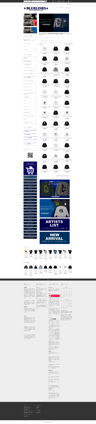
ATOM (27, 416)
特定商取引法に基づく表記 (28, 412)
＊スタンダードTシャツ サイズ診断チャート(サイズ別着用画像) (30, 134)
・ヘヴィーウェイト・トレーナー (48, 37)
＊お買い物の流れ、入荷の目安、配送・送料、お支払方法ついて (30, 131)
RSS (24, 416)
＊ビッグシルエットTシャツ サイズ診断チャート (30, 140)
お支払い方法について (27, 407)
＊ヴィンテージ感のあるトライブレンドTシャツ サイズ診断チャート (30, 143)
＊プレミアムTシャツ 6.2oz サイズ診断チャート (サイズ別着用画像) (30, 137)
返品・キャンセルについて (28, 410)
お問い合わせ (38, 412)
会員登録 (60, 1)
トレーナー (42, 37)
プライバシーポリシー (27, 414)
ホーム (39, 37)
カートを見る (38, 410)
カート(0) (70, 1)
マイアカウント (38, 405)
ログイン (65, 1)
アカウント (55, 1)
